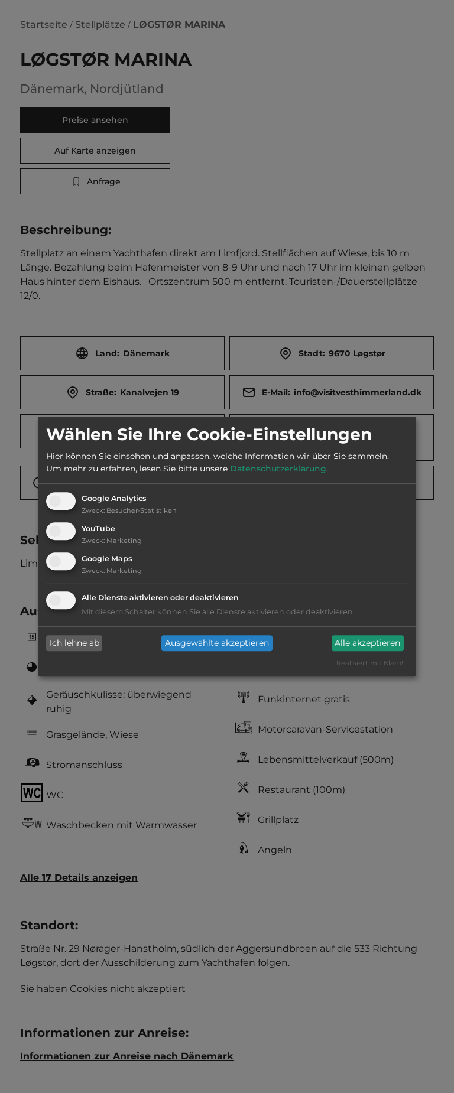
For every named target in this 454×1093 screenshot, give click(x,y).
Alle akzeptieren (367, 643)
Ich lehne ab (74, 643)
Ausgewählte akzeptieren (217, 643)
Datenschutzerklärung (278, 469)
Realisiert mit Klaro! (369, 663)
